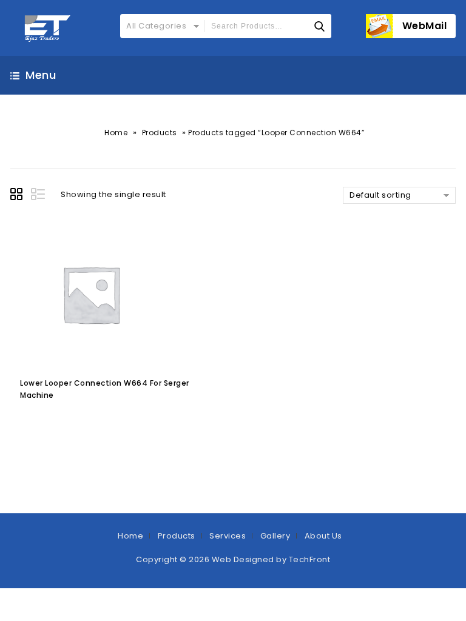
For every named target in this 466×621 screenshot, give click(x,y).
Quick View (81, 421)
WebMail (424, 26)
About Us (323, 536)
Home (115, 132)
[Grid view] (18, 196)
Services (227, 536)
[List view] (39, 196)
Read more (31, 421)
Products (159, 132)
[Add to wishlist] (57, 421)
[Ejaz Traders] (48, 28)
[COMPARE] (106, 421)
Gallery (275, 536)
